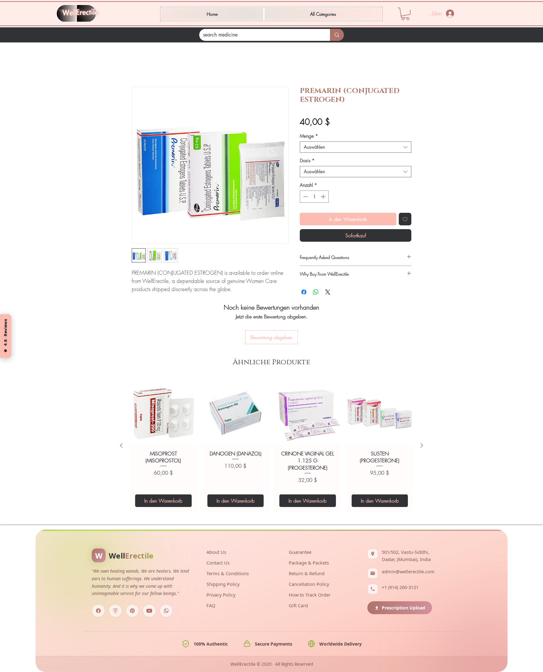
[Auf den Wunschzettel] (405, 220)
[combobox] (355, 148)
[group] (271, 408)
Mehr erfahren (144, 297)
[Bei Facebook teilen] (304, 293)
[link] (405, 14)
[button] (323, 14)
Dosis (307, 161)
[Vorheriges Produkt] (121, 408)
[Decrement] (305, 197)
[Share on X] (328, 293)
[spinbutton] (314, 197)
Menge (309, 137)
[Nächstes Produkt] (421, 408)
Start (136, 65)
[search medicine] (337, 35)
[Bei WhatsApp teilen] (316, 293)
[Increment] (324, 197)
